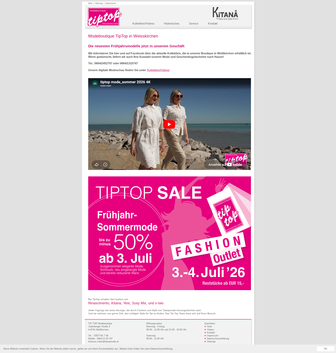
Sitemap (99, 3)
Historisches (171, 23)
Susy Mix (139, 303)
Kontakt (213, 23)
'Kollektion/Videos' (158, 70)
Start (90, 3)
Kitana (116, 303)
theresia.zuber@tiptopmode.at (103, 341)
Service (193, 23)
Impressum (111, 3)
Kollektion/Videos (143, 23)
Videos (210, 329)
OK (325, 348)
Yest (126, 303)
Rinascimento (98, 303)
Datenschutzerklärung (218, 338)
